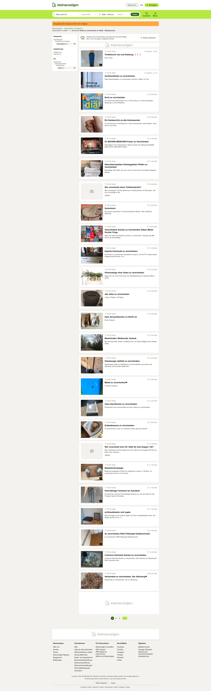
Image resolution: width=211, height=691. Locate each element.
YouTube (120, 649)
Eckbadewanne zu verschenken (119, 425)
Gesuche (56, 54)
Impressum (78, 670)
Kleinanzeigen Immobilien (105, 647)
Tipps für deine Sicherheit (83, 649)
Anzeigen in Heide (124, 687)
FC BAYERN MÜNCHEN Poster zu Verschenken (127, 141)
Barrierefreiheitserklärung (83, 660)
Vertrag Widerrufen (81, 655)
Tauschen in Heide (86, 687)
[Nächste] (124, 618)
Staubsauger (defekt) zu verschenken (122, 361)
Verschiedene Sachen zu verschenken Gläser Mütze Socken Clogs (129, 231)
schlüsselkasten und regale (117, 512)
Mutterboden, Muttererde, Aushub (120, 338)
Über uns (56, 647)
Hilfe (75, 647)
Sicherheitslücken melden (83, 652)
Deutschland (57, 62)
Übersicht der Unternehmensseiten (145, 653)
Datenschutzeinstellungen (83, 665)
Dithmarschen (60, 65)
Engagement (57, 657)
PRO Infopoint (101, 649)
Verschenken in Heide (111, 687)
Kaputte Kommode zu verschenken (121, 251)
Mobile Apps (57, 660)
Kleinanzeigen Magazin (61, 655)
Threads (120, 655)
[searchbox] (68, 14)
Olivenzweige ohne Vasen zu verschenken (124, 272)
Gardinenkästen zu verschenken (120, 76)
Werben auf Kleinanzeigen (105, 656)
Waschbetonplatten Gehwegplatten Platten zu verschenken (126, 165)
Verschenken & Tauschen (62, 41)
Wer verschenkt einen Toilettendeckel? (123, 187)
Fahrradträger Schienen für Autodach (122, 490)
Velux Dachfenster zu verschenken (121, 404)
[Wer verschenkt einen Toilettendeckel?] (92, 191)
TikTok (119, 660)
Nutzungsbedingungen (82, 668)
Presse (55, 652)
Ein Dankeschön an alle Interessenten (122, 120)
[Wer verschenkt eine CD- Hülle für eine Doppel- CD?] (92, 451)
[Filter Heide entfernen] (74, 68)
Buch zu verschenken (115, 97)
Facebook (120, 647)
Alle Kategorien (58, 39)
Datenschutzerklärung (82, 663)
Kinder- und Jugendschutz (83, 657)
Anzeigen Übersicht (145, 649)
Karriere (56, 649)
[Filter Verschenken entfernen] (74, 44)
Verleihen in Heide (98, 687)
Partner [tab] (113, 683)
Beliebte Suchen (144, 647)
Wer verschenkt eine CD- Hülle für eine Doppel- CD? (129, 447)
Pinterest (120, 657)
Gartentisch (110, 208)
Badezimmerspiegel (114, 468)
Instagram (120, 652)
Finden (135, 14)
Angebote (56, 52)
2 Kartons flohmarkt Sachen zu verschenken (125, 555)
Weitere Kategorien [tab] (101, 683)
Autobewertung (143, 656)
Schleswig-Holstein (60, 64)
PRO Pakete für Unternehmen (101, 653)
